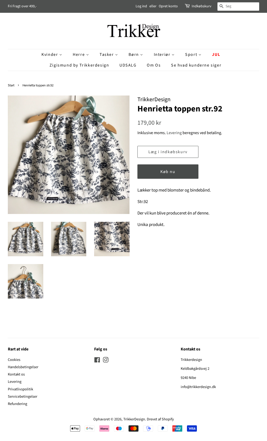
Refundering (17, 404)
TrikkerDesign (134, 419)
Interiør (163, 54)
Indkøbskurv (201, 6)
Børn (134, 54)
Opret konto (168, 6)
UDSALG (128, 65)
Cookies (14, 359)
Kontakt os (16, 374)
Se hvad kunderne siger (196, 65)
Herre (79, 54)
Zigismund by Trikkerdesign (79, 65)
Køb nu (167, 172)
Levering (174, 133)
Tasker (107, 54)
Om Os (154, 65)
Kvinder (50, 54)
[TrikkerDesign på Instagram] (105, 361)
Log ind (141, 6)
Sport (191, 54)
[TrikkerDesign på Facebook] (97, 361)
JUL (216, 54)
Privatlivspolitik (20, 389)
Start (11, 85)
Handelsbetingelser (23, 367)
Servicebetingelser (22, 396)
